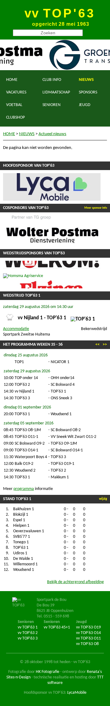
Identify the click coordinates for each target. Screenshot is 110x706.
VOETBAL (14, 105)
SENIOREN (51, 105)
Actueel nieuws (52, 134)
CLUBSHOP (15, 117)
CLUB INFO (51, 80)
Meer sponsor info (95, 208)
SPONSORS (88, 92)
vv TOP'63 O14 (88, 633)
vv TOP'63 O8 (87, 644)
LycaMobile (76, 692)
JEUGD (84, 105)
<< (97, 344)
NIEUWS (86, 80)
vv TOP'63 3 (28, 638)
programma (23, 489)
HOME (11, 80)
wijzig (103, 499)
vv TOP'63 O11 (88, 638)
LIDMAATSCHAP (56, 92)
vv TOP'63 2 (28, 633)
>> (105, 344)
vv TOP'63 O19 (88, 627)
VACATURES (16, 92)
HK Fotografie (47, 672)
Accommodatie (16, 329)
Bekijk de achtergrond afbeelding (75, 582)
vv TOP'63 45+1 (57, 627)
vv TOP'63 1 (28, 627)
